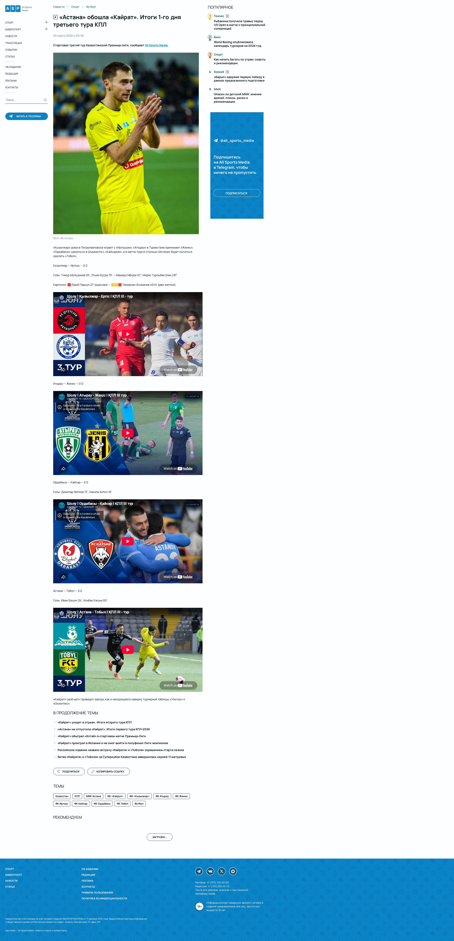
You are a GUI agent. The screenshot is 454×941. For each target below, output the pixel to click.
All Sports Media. (156, 45)
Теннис (219, 16)
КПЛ (77, 796)
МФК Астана (93, 796)
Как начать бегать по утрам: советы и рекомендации (239, 61)
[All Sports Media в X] (222, 871)
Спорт (9, 22)
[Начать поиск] (45, 100)
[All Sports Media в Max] (233, 871)
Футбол (91, 7)
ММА (217, 89)
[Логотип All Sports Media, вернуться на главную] (18, 11)
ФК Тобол (122, 803)
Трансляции (13, 43)
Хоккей (219, 72)
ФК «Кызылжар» (139, 796)
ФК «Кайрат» (115, 796)
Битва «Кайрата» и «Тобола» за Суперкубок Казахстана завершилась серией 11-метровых (122, 757)
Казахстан (62, 796)
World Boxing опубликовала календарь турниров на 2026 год (237, 44)
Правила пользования (97, 892)
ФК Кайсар (80, 803)
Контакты (11, 87)
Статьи (10, 56)
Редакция (11, 73)
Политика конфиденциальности (104, 898)
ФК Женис (181, 796)
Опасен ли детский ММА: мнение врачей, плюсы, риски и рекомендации (238, 98)
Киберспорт (13, 29)
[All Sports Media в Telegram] (199, 871)
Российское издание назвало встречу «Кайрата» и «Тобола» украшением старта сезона (121, 750)
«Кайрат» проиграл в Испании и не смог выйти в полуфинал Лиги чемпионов (113, 743)
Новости (11, 36)
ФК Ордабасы (102, 803)
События (11, 49)
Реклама (11, 80)
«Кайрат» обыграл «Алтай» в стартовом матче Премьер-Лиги (102, 736)
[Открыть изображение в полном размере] (126, 143)
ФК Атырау (162, 796)
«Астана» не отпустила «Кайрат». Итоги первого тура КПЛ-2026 (104, 729)
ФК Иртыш (62, 803)
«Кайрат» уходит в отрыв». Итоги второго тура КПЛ (95, 722)
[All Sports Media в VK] (210, 871)
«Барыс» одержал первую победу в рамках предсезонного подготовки (239, 79)
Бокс (217, 37)
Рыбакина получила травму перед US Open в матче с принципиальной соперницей (239, 24)
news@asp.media (205, 893)
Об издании (13, 67)
